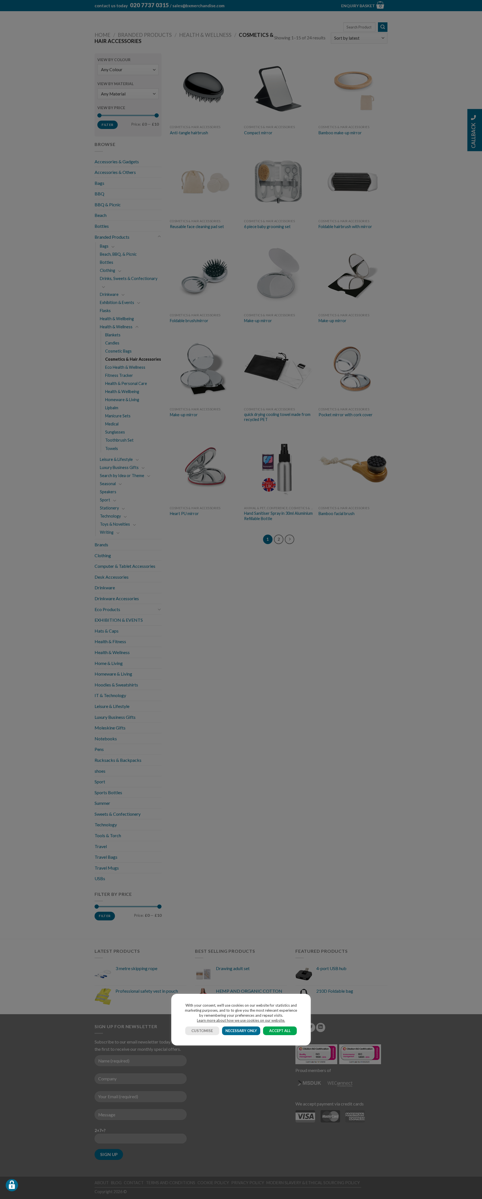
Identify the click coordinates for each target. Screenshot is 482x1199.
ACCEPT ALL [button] (280, 1030)
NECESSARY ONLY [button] (241, 1030)
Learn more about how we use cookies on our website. (241, 1020)
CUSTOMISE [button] (202, 1030)
